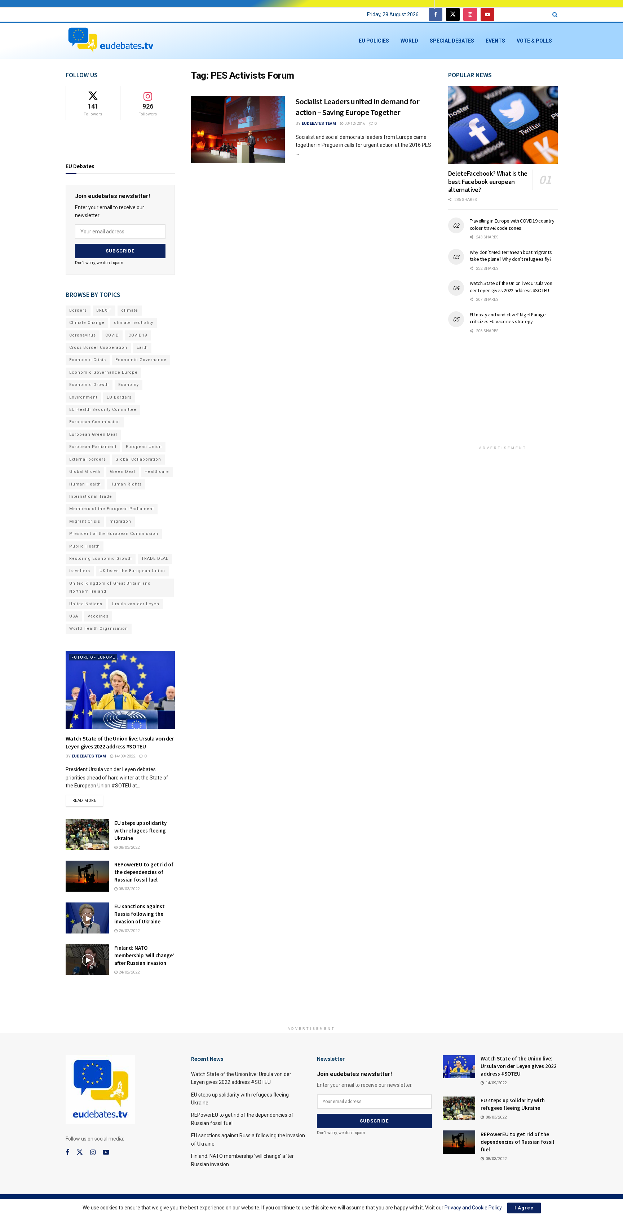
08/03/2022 (129, 847)
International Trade (90, 496)
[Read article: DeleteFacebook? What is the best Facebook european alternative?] (503, 125)
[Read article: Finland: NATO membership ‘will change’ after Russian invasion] (87, 959)
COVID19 (137, 335)
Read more (87, 799)
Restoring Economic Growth (100, 558)
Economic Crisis (87, 359)
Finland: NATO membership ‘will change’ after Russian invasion (144, 955)
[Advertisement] (503, 395)
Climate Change (87, 322)
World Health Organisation (98, 628)
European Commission (94, 421)
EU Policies (374, 41)
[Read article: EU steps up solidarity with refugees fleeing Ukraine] (87, 834)
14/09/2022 (124, 756)
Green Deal (122, 471)
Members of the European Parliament (111, 508)
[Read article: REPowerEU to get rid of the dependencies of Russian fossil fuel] (87, 876)
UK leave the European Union (132, 570)
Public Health (84, 546)
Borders (78, 310)
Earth (142, 347)
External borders (87, 459)
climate (129, 310)
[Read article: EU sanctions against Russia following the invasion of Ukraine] (87, 917)
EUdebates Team (319, 123)
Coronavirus (82, 335)
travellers (79, 570)
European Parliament (92, 446)
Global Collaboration (138, 459)
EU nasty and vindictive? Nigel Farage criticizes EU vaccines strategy (508, 318)
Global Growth (85, 471)
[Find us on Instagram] (470, 15)
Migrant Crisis (84, 521)
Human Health (85, 484)
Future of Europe (93, 657)
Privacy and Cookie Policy (473, 1208)
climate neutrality (133, 322)
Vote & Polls (534, 41)
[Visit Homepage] (111, 41)
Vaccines (98, 616)
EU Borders (119, 397)
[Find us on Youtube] (487, 15)
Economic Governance (141, 359)
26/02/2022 (129, 930)
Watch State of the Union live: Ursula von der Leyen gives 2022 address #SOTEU (511, 287)
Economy (128, 384)
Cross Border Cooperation (98, 347)
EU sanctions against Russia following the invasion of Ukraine (139, 914)
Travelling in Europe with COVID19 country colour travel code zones (512, 224)
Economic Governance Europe (103, 372)
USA (73, 616)
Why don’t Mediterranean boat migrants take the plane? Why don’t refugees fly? (511, 256)
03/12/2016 (354, 123)
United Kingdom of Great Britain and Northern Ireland (110, 587)
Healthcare (157, 471)
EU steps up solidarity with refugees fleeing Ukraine (140, 831)
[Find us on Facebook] (435, 15)
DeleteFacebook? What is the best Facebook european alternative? (487, 181)
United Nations (85, 604)
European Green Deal (93, 434)
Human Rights (126, 484)
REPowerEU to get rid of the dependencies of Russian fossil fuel (143, 872)
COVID (112, 335)
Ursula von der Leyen (135, 604)
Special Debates (452, 41)
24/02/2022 (129, 972)
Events (495, 41)
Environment (83, 397)
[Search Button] (555, 15)
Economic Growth (89, 384)
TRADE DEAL (154, 558)
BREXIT (104, 310)
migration (120, 521)
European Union (144, 446)
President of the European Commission (113, 533)
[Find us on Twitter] (453, 15)
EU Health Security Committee (103, 409)
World (409, 41)
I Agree (524, 1208)
